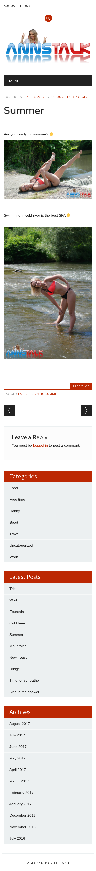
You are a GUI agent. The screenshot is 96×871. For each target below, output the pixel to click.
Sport (13, 522)
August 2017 (19, 724)
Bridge (14, 669)
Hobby (14, 511)
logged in (40, 445)
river (38, 394)
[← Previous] (9, 410)
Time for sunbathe (24, 680)
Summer (16, 634)
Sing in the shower (24, 692)
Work (13, 557)
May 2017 (17, 758)
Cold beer (17, 623)
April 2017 (17, 770)
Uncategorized (21, 545)
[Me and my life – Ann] (48, 62)
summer (52, 394)
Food (13, 488)
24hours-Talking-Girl (70, 97)
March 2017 (19, 781)
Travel (14, 534)
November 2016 (22, 827)
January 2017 (20, 804)
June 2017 (18, 747)
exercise (25, 394)
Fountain (16, 612)
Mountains (17, 646)
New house (18, 657)
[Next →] (86, 410)
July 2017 (17, 735)
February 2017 (21, 792)
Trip (12, 589)
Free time (81, 386)
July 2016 (17, 838)
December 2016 (22, 815)
